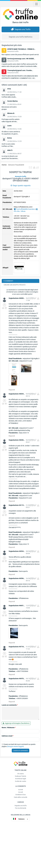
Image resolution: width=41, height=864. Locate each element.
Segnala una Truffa (22, 29)
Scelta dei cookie (20, 781)
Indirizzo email (7, 736)
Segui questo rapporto (22, 185)
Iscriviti (20, 789)
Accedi (20, 792)
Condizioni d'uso (20, 794)
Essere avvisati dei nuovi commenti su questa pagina (18, 745)
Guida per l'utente (20, 776)
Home (4, 165)
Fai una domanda (20, 808)
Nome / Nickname (9, 727)
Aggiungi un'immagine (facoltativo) (16, 723)
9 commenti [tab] (8, 281)
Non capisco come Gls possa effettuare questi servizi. (20, 54)
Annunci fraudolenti (16, 165)
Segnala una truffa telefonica (20, 37)
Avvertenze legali (20, 778)
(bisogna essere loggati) (15, 746)
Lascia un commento (10, 705)
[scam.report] (34, 167)
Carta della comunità (20, 797)
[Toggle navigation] (36, 4)
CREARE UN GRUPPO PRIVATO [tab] (15, 285)
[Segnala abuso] (38, 298)
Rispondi (12, 390)
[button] (37, 167)
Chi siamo (20, 773)
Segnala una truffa (21, 805)
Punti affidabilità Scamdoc (25, 209)
